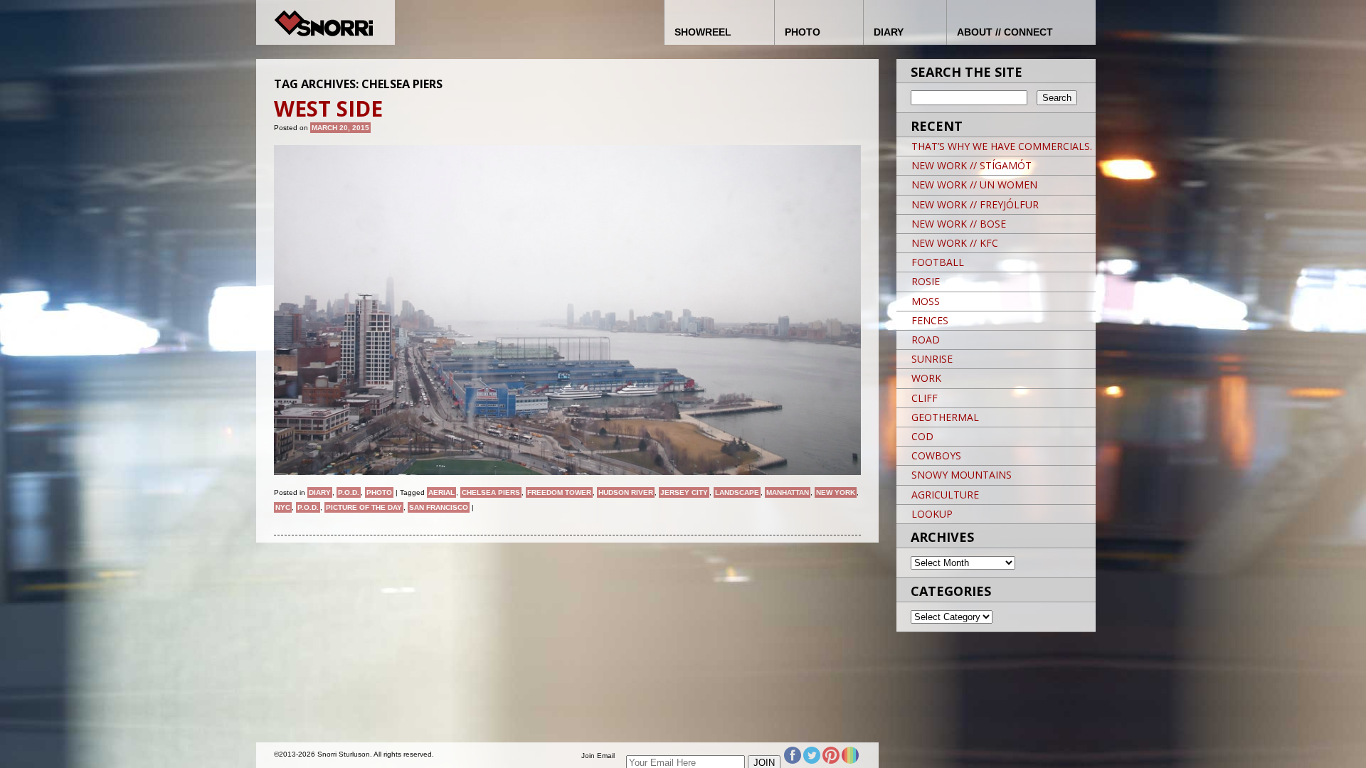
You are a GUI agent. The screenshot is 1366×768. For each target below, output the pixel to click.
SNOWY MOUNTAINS (961, 474)
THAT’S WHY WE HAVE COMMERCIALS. (1001, 146)
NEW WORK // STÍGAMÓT (971, 165)
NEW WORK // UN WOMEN (974, 184)
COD (922, 436)
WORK (926, 378)
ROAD (925, 339)
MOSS (925, 301)
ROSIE (925, 281)
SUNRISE (932, 359)
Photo (379, 492)
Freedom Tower (559, 492)
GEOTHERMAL (945, 417)
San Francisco (438, 507)
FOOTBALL (937, 262)
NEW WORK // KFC (954, 243)
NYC (282, 507)
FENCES (929, 320)
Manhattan (787, 492)
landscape (737, 492)
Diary (320, 492)
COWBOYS (936, 455)
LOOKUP (932, 514)
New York (835, 492)
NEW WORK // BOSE (958, 223)
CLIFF (924, 398)
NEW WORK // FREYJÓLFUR (975, 204)
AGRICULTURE (945, 494)
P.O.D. (348, 492)
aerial (441, 492)
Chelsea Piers (491, 492)
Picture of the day (364, 507)
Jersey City (684, 492)
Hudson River (625, 492)
